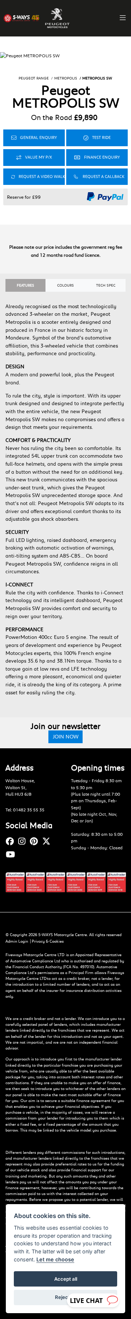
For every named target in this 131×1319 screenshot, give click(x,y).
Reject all (65, 1297)
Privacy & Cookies (48, 941)
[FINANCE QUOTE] (97, 157)
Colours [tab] (65, 285)
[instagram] (23, 841)
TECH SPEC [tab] (105, 285)
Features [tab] (25, 285)
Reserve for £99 (24, 197)
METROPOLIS (65, 78)
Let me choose (55, 1259)
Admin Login (16, 941)
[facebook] (11, 841)
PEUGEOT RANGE (34, 78)
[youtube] (12, 854)
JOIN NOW (66, 736)
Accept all (65, 1279)
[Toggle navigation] (123, 18)
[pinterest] (35, 841)
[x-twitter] (48, 841)
